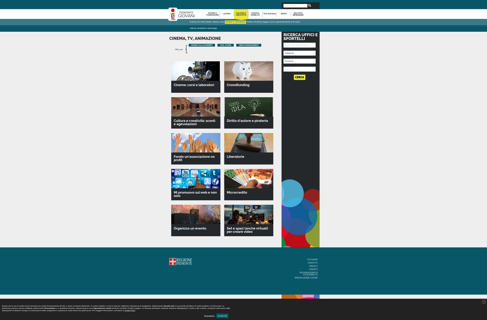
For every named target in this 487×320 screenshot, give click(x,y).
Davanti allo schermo (201, 45)
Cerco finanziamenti (249, 45)
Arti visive (201, 22)
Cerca (299, 77)
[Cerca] (308, 5)
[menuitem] (212, 14)
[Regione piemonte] (180, 262)
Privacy (313, 266)
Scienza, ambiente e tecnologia (203, 28)
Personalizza (209, 316)
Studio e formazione (212, 14)
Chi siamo (312, 259)
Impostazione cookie (306, 278)
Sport (284, 14)
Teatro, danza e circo (215, 22)
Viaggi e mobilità (255, 14)
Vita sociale (269, 14)
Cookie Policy (130, 310)
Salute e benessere (298, 14)
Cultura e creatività (241, 14)
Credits (313, 269)
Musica (192, 22)
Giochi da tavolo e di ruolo (288, 22)
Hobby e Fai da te (254, 22)
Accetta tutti (222, 316)
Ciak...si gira (225, 45)
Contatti (313, 263)
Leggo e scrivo (269, 22)
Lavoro (227, 14)
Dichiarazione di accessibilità (309, 273)
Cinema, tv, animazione (235, 22)
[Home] (181, 14)
